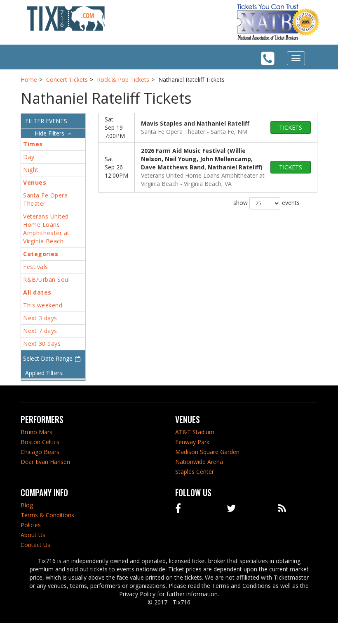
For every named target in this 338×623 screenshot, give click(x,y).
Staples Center (194, 472)
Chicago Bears (40, 452)
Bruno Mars (36, 432)
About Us (33, 535)
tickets (290, 127)
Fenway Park (192, 442)
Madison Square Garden (207, 452)
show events (266, 203)
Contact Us (35, 545)
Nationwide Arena (199, 462)
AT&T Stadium (194, 432)
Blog (27, 505)
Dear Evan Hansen (45, 462)
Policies (31, 525)
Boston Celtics (40, 442)
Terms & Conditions (47, 515)
